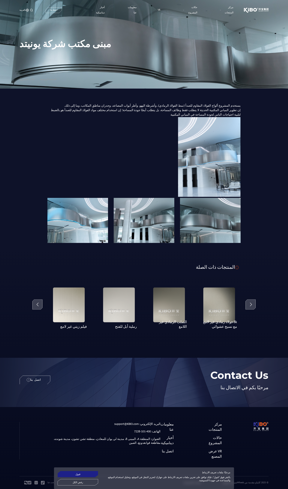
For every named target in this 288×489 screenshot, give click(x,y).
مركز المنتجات (215, 427)
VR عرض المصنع (215, 454)
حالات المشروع (27, 79)
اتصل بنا (168, 451)
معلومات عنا (167, 427)
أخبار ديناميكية (167, 440)
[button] (37, 305)
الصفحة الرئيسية (48, 79)
